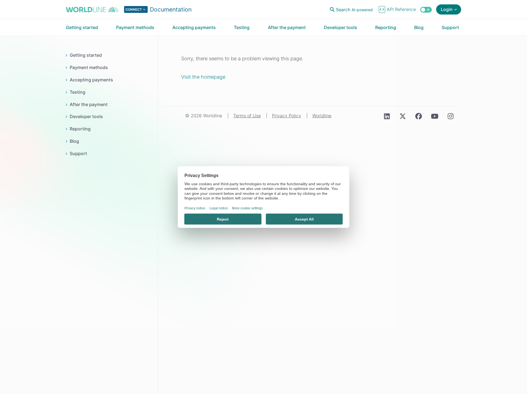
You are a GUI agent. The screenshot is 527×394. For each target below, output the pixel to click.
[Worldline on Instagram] (450, 116)
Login (447, 9)
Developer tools (86, 116)
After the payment (88, 104)
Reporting (80, 129)
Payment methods (89, 67)
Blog (74, 141)
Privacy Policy (286, 115)
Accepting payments (91, 79)
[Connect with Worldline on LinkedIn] (386, 116)
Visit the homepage (203, 77)
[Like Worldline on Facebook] (418, 116)
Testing (77, 92)
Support (78, 153)
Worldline (321, 115)
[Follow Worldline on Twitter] (402, 116)
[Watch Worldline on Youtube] (434, 116)
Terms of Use (247, 115)
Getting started (86, 55)
